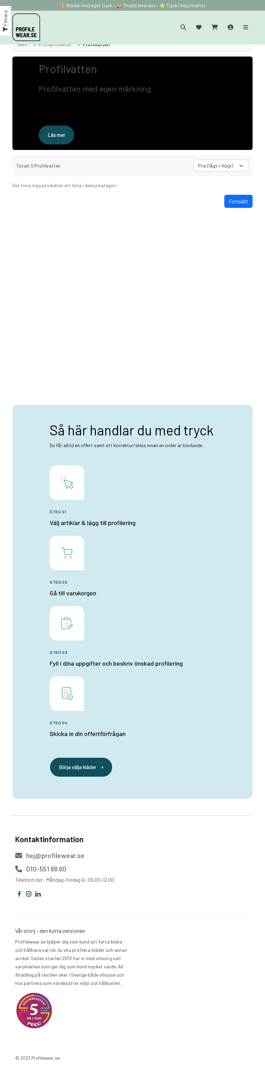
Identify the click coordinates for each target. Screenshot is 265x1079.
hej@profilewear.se (55, 855)
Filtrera (5, 18)
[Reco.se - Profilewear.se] (34, 1010)
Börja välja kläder (77, 767)
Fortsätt (238, 201)
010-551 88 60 (45, 869)
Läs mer (56, 135)
